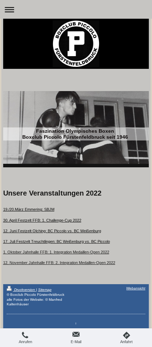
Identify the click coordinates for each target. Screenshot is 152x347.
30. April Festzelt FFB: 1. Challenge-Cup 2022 (42, 220)
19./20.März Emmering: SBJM (28, 209)
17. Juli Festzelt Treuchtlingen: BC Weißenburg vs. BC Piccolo (56, 241)
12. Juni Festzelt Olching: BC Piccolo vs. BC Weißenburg (52, 231)
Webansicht (135, 288)
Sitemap (45, 290)
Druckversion (24, 290)
